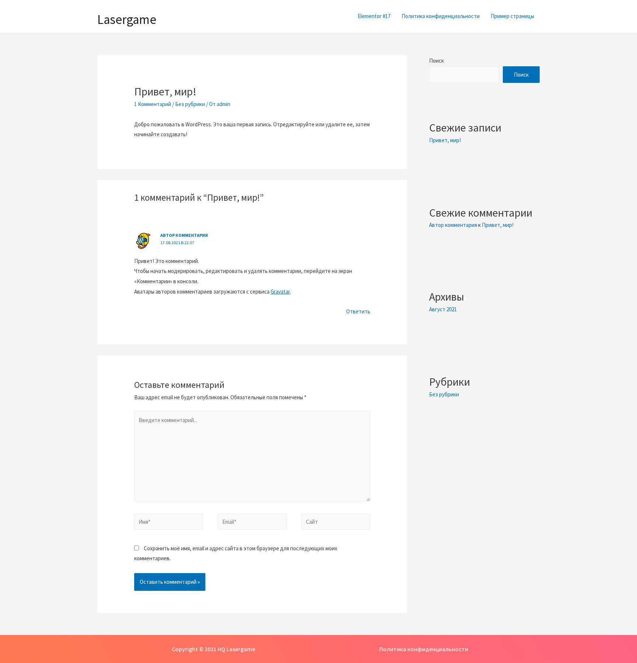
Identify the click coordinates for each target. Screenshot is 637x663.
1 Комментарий (152, 104)
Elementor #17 (374, 16)
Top (619, 645)
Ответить (358, 311)
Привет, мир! (445, 140)
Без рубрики (190, 104)
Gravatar (280, 291)
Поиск (436, 60)
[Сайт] (335, 522)
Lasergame (126, 19)
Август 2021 (443, 309)
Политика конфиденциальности (440, 16)
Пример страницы (512, 16)
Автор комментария (184, 235)
